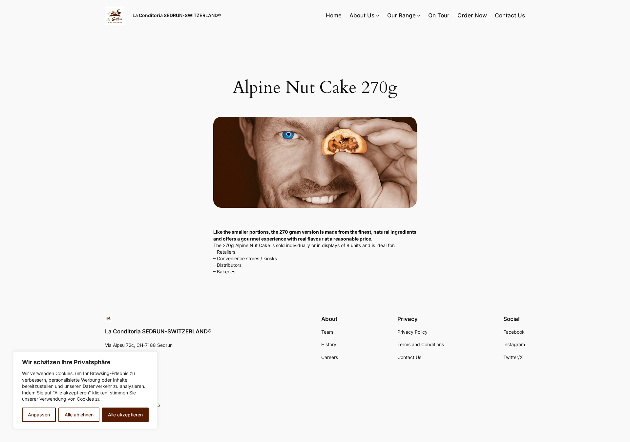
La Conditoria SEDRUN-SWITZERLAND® (177, 15)
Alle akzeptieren (125, 414)
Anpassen (39, 414)
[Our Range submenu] (418, 15)
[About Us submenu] (377, 15)
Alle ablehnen (79, 414)
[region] (85, 390)
